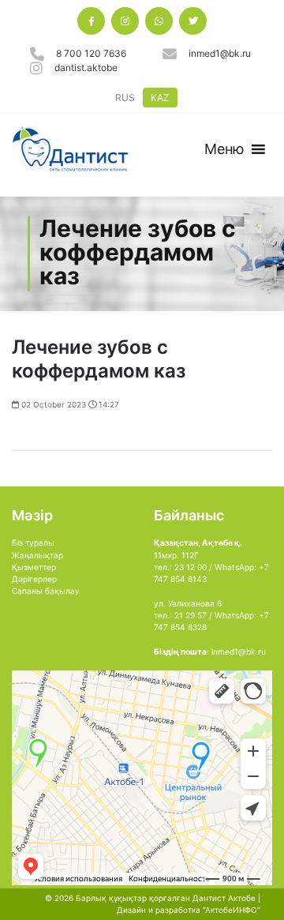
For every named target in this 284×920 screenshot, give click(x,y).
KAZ (160, 97)
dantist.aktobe (86, 67)
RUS (125, 97)
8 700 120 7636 (91, 53)
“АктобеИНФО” (231, 909)
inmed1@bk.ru (220, 53)
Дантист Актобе (224, 898)
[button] (224, 149)
